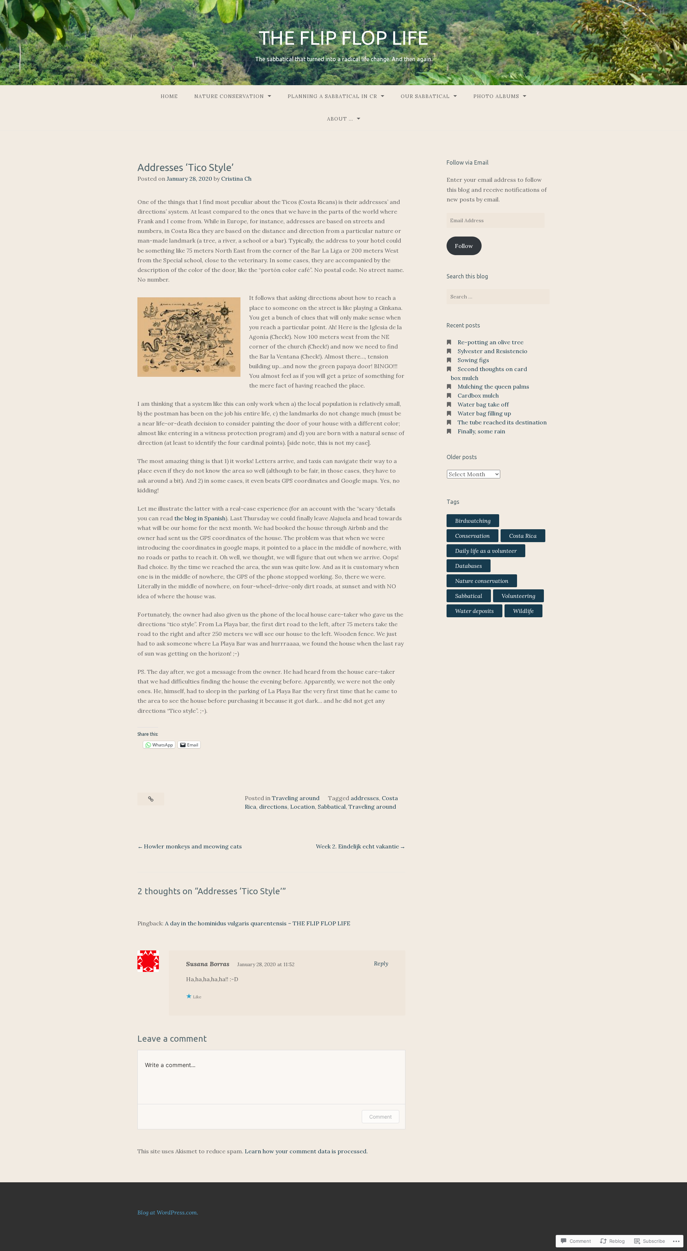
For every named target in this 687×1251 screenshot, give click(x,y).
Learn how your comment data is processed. (306, 1151)
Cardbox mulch (478, 395)
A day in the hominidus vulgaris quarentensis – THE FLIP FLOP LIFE (257, 923)
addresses (365, 798)
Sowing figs (473, 360)
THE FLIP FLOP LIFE (343, 37)
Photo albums (496, 96)
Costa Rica (523, 535)
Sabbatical (332, 806)
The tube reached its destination (502, 422)
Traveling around (296, 798)
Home (169, 96)
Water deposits (474, 610)
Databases (468, 565)
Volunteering (518, 595)
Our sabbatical (425, 96)
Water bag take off (483, 404)
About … (340, 119)
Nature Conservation (229, 96)
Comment (380, 1117)
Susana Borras (207, 964)
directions (273, 806)
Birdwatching (473, 520)
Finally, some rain (481, 431)
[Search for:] (498, 296)
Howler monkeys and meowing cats (193, 846)
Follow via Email (467, 162)
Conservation (472, 535)
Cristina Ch (236, 178)
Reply (381, 963)
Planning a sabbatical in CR (332, 96)
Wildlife (523, 610)
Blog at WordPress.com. (167, 1212)
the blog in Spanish (199, 518)
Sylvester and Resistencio (492, 351)
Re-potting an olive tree (490, 342)
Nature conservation (481, 580)
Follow (464, 245)
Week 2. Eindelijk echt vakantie (357, 846)
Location (302, 806)
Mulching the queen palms (493, 386)
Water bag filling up (484, 413)
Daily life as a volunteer (486, 550)
